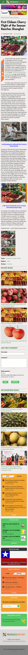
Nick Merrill (14, 651)
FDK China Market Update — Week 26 (11, 323)
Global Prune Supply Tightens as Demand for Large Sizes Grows (14, 563)
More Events (14, 543)
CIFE (4, 527)
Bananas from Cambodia (12, 584)
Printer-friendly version (3, 73)
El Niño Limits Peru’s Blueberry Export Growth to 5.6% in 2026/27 (15, 487)
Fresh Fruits (9, 17)
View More (14, 592)
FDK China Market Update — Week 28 (11, 287)
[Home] (16, 2)
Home (3, 17)
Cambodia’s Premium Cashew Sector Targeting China (13, 494)
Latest (7, 476)
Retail (15, 258)
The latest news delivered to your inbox (14, 602)
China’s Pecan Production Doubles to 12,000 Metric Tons (15, 481)
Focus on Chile (14, 549)
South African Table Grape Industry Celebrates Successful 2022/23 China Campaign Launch (11, 468)
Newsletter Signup (20, 641)
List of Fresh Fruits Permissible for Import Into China (11, 620)
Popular (19, 476)
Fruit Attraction (7, 540)
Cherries (16, 17)
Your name (4, 352)
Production (9, 258)
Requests (19, 573)
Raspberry (8, 588)
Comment (4, 357)
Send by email (3, 75)
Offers (7, 573)
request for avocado (10, 579)
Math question (5, 371)
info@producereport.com (9, 641)
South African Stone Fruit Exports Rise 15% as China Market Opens (13, 305)
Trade (19, 258)
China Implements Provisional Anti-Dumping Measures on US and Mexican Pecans (15, 507)
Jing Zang (18, 34)
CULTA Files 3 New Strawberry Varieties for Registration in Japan (14, 500)
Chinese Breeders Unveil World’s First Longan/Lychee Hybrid (12, 448)
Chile (8, 261)
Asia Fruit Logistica (8, 534)
